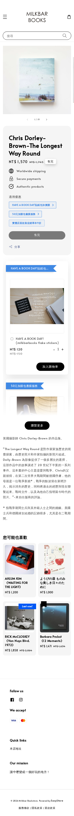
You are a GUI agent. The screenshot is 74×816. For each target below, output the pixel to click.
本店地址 (15, 748)
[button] (5, 16)
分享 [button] (17, 247)
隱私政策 (37, 808)
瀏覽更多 (37, 425)
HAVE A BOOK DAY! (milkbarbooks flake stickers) (37, 340)
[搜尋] (64, 35)
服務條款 (24, 808)
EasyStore (57, 800)
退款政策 (50, 808)
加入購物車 (50, 366)
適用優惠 (15, 197)
